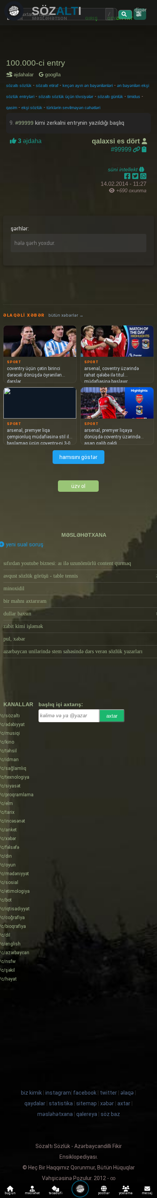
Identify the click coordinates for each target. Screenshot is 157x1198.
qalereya (86, 1114)
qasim (11, 107)
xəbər (107, 1103)
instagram (58, 1093)
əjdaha (29, 141)
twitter (108, 1093)
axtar (111, 716)
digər (141, 9)
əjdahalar (25, 74)
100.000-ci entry (35, 62)
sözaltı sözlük (19, 85)
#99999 (24, 123)
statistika (61, 1103)
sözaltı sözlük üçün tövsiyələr (65, 96)
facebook (84, 1093)
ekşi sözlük (31, 107)
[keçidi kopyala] (144, 149)
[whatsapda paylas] (143, 176)
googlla (52, 74)
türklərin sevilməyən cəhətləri (73, 107)
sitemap (86, 1103)
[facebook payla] (128, 176)
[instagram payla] (136, 176)
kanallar (18, 704)
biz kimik (32, 1093)
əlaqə (127, 1093)
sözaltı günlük (110, 96)
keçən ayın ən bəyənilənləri (87, 85)
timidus (133, 96)
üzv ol (78, 486)
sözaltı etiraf (47, 85)
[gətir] (125, 14)
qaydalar (34, 1103)
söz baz (110, 1114)
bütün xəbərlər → (65, 315)
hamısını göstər (78, 457)
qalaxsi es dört (117, 141)
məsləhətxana (83, 535)
